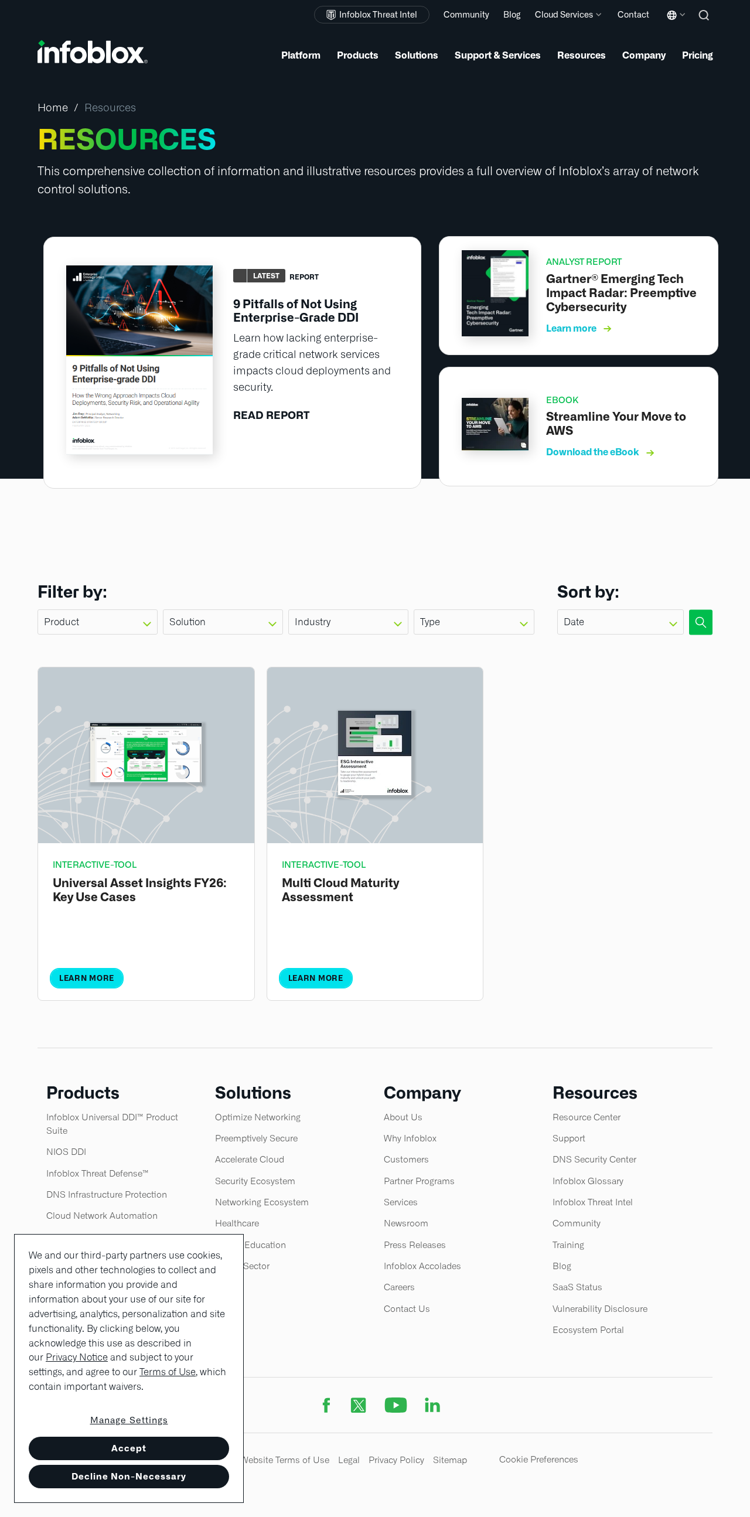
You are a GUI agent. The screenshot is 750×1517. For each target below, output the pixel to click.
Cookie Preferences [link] (538, 1459)
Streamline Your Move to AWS (616, 423)
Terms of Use (167, 1372)
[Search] (705, 23)
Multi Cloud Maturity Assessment (340, 890)
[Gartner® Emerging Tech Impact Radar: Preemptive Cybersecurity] (495, 332)
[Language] (674, 24)
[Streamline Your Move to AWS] (495, 447)
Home (53, 107)
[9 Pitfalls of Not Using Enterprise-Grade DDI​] (139, 451)
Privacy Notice (77, 1357)
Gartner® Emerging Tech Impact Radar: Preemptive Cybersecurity (621, 293)
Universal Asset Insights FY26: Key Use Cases (140, 890)
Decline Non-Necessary (128, 1476)
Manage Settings (129, 1420)
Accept (128, 1448)
